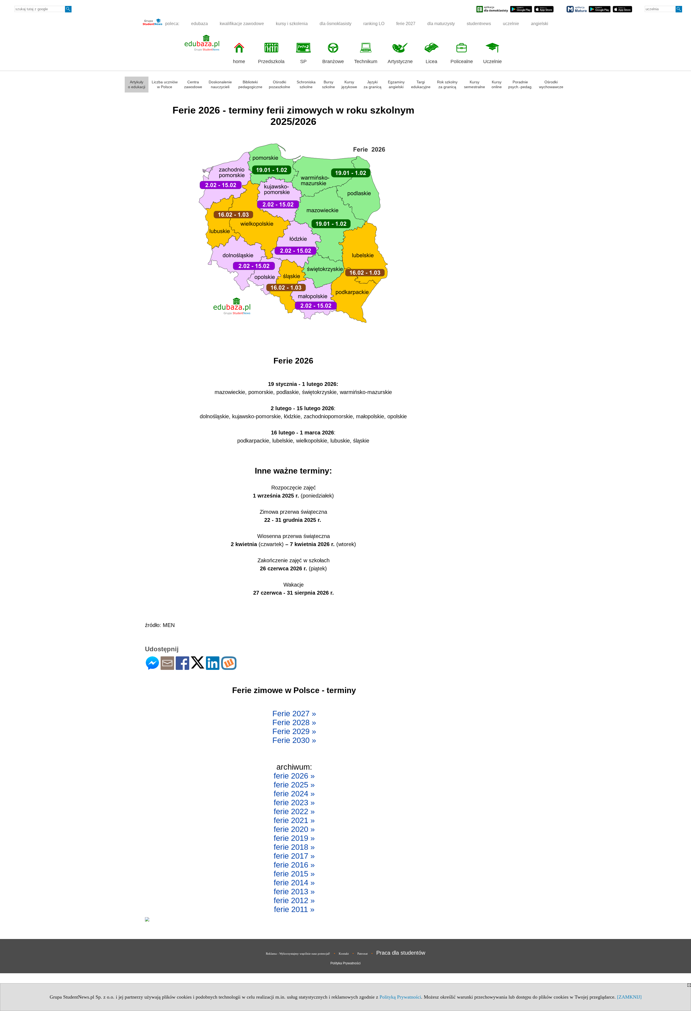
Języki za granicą (372, 84)
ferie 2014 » (294, 882)
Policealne (461, 61)
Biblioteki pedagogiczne (250, 84)
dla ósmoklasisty (335, 23)
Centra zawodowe (193, 84)
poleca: (171, 23)
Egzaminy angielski (396, 84)
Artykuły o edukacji (136, 84)
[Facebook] (182, 667)
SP (303, 61)
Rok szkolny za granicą (447, 84)
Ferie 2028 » (294, 722)
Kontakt (344, 953)
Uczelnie (492, 61)
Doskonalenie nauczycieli (220, 84)
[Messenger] (152, 667)
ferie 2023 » (294, 802)
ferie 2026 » (294, 776)
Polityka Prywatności (345, 963)
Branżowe (333, 61)
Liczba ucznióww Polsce (165, 84)
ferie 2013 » (294, 891)
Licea (431, 61)
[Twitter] (197, 666)
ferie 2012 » (294, 900)
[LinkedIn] (212, 667)
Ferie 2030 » (294, 740)
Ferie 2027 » (294, 713)
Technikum (365, 61)
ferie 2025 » (294, 784)
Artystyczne (400, 61)
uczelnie (511, 23)
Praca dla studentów (400, 953)
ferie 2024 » (294, 793)
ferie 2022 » (294, 811)
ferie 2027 (405, 23)
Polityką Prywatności (400, 997)
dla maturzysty (441, 23)
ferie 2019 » (294, 838)
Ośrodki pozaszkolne (279, 84)
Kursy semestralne (474, 84)
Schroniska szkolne (306, 84)
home (239, 61)
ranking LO (373, 23)
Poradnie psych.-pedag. (520, 84)
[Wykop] (228, 667)
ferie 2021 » (294, 820)
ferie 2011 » (294, 909)
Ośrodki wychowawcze (551, 84)
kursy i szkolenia (292, 23)
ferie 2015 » (294, 873)
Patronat (362, 953)
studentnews (479, 23)
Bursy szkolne (328, 84)
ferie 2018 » (294, 847)
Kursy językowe (349, 84)
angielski (539, 23)
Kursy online (497, 84)
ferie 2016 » (294, 865)
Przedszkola (271, 61)
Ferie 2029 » (294, 731)
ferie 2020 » (294, 829)
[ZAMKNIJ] (629, 997)
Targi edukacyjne (421, 84)
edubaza (199, 23)
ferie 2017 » (294, 856)
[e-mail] (167, 667)
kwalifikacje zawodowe (242, 23)
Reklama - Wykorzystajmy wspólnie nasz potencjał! (298, 953)
